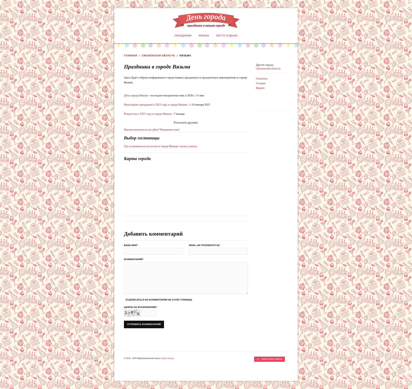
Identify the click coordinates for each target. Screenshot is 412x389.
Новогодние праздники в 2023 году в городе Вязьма (155, 104)
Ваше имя (131, 245)
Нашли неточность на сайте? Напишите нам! (151, 129)
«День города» (167, 358)
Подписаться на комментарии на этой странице (159, 300)
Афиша (204, 35)
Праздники (183, 35)
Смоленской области (268, 68)
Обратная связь (272, 359)
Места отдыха (227, 35)
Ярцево (260, 88)
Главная (130, 55)
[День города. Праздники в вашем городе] (206, 25)
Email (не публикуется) (205, 245)
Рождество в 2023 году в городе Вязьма (148, 114)
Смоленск (261, 78)
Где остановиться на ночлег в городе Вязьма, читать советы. (160, 146)
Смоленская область (158, 55)
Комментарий (134, 259)
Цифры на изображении (141, 307)
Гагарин (261, 83)
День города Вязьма (136, 95)
